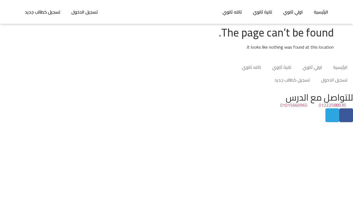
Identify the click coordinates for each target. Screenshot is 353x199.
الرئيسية (321, 12)
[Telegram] (332, 115)
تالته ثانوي (232, 12)
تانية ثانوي (262, 12)
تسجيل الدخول (84, 12)
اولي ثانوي (293, 12)
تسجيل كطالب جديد (42, 12)
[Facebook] (346, 115)
